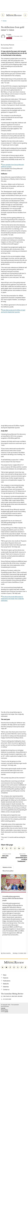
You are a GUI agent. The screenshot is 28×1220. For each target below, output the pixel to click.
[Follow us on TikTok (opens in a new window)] (25, 967)
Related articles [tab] (7, 867)
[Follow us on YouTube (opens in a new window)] (6, 967)
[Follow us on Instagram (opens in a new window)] (14, 967)
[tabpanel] (14, 914)
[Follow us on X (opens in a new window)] (17, 967)
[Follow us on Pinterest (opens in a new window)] (21, 967)
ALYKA (6, 1011)
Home (4, 21)
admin (9, 34)
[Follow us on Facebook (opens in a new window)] (10, 967)
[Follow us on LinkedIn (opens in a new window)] (2, 967)
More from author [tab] (8, 871)
